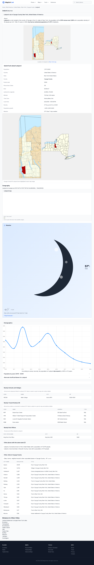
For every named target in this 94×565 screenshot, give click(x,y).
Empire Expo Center (17, 412)
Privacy (73, 551)
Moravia (5, 513)
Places (32, 2)
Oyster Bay (5, 531)
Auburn (5, 464)
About (72, 547)
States (3, 549)
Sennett (5, 477)
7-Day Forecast (8, 315)
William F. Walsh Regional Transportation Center (24, 415)
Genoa (5, 494)
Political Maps (28, 549)
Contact (73, 553)
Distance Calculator (53, 547)
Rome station (16, 422)
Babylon (4, 534)
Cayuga (29, 20)
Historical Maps (29, 551)
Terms (72, 549)
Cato (5, 487)
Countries (4, 547)
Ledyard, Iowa (8, 449)
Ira (4, 490)
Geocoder (50, 549)
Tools (45, 2)
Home (3, 7)
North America (9, 7)
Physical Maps (28, 547)
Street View (51, 551)
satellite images (20, 219)
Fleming (5, 484)
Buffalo (4, 533)
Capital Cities (5, 551)
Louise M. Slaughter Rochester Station (22, 419)
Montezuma (6, 510)
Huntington (5, 538)
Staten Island (6, 527)
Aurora (5, 468)
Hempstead (5, 524)
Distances (53, 2)
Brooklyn (4, 522)
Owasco (6, 474)
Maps (39, 2)
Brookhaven (5, 525)
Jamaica (4, 536)
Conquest (6, 503)
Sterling (5, 481)
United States (17, 7)
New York (23, 7)
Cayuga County (31, 7)
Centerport (6, 471)
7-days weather (53, 111)
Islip (3, 529)
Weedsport (6, 507)
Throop (5, 497)
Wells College (24, 397)
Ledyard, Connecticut (10, 447)
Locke (5, 500)
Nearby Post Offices (10, 427)
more (50, 458)
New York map (52, 61)
